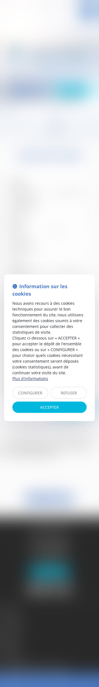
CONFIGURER (30, 392)
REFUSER (69, 392)
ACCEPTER (49, 407)
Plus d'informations (30, 378)
